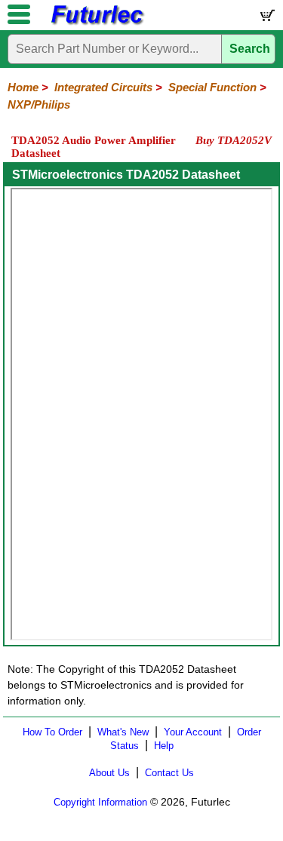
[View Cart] (266, 18)
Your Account (193, 732)
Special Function (212, 87)
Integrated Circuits (103, 87)
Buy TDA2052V (233, 140)
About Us (109, 772)
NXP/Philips (39, 104)
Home (23, 87)
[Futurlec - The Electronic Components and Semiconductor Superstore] (96, 23)
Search (249, 48)
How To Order (52, 732)
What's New (123, 732)
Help (164, 745)
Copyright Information (100, 802)
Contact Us (169, 772)
